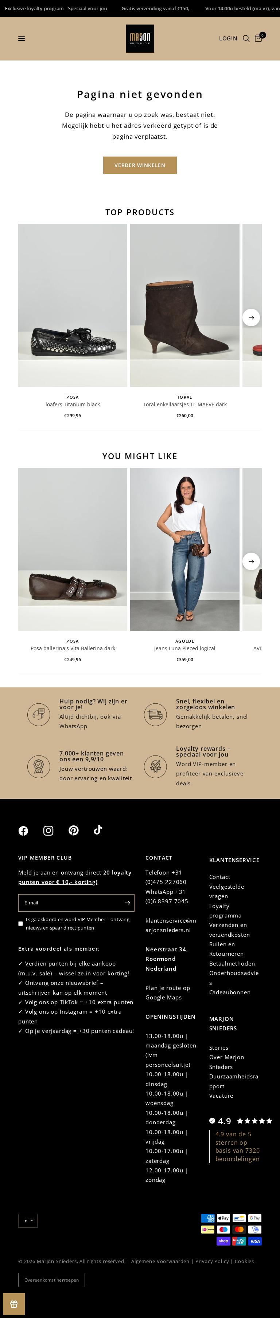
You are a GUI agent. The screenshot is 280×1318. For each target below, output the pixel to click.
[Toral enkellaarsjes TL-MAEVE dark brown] (184, 305)
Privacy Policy (212, 1261)
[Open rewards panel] (14, 1304)
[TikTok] (105, 830)
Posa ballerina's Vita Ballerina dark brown (73, 649)
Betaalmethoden (232, 963)
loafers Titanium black (73, 404)
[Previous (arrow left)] (29, 317)
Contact (219, 876)
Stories (219, 1047)
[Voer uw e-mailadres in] (127, 903)
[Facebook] (30, 831)
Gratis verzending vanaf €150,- (146, 8)
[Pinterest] (80, 830)
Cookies (244, 1261)
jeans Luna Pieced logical (184, 648)
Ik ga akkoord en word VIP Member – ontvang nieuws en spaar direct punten (77, 923)
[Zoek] (246, 38)
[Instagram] (55, 831)
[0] (257, 38)
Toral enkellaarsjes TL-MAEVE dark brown (185, 405)
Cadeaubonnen (230, 992)
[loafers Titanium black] (72, 305)
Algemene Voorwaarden (160, 1261)
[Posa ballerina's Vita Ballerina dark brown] (72, 549)
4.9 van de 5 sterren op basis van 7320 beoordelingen (237, 1146)
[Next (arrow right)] (251, 317)
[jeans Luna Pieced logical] (184, 549)
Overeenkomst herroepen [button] (51, 1280)
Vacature (221, 1095)
